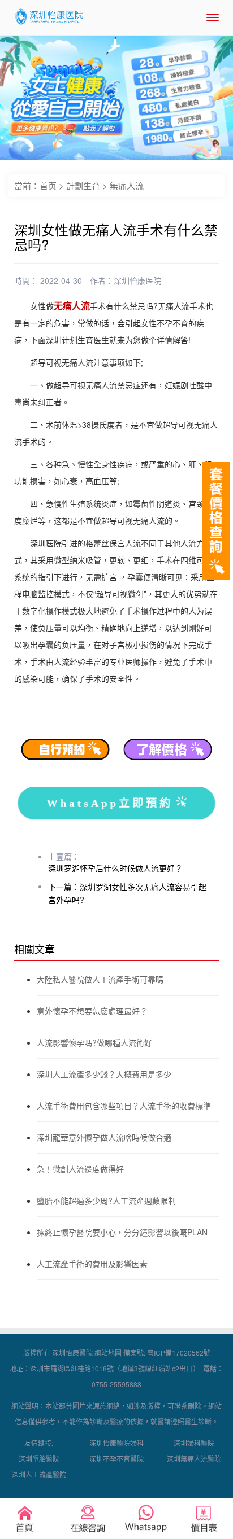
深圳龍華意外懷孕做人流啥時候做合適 (104, 1137)
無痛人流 (127, 185)
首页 (48, 185)
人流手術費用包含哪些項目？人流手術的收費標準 (124, 1105)
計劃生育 (83, 185)
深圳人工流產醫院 (39, 1474)
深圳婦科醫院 (194, 1443)
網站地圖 (108, 1352)
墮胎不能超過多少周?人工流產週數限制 (106, 1200)
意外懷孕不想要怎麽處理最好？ (92, 1010)
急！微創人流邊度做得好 (80, 1168)
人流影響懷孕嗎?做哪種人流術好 (94, 1042)
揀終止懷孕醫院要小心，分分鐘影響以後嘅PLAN (122, 1232)
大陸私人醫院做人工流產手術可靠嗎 (100, 979)
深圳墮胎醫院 (39, 1458)
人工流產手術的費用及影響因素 (92, 1263)
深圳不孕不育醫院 (116, 1458)
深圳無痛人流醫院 (194, 1458)
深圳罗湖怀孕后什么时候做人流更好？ (115, 868)
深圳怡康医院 (137, 280)
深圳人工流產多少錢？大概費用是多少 (104, 1074)
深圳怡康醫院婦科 (116, 1443)
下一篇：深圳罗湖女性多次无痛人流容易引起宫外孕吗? (127, 893)
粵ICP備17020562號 (178, 1352)
